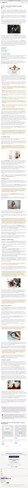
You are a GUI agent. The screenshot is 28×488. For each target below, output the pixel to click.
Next (25, 449)
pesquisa (7, 218)
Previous (2, 449)
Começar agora (14, 456)
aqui (18, 411)
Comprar (7, 446)
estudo (4, 271)
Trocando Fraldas (6, 417)
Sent (20, 465)
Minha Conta (22, 2)
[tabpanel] (7, 436)
